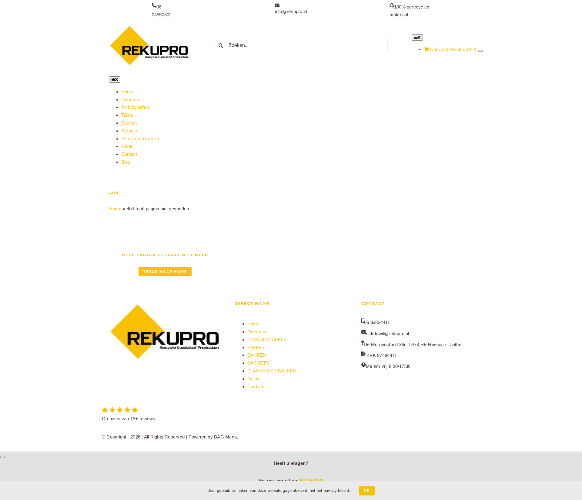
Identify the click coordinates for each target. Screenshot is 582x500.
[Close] (2, 457)
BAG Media (226, 436)
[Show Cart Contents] (480, 51)
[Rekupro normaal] (149, 25)
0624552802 (311, 480)
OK (367, 490)
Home (115, 208)
